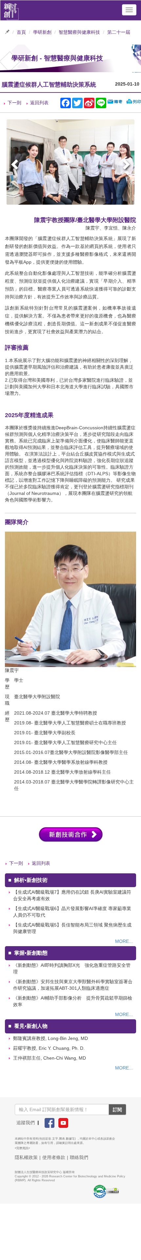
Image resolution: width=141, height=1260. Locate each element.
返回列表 (39, 102)
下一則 (14, 102)
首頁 (21, 32)
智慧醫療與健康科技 (79, 32)
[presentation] (15, 165)
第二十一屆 (118, 32)
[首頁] (11, 10)
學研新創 (42, 32)
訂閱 (117, 1109)
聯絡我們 (79, 1157)
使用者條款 (53, 1157)
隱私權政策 (26, 1157)
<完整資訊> (22, 1148)
